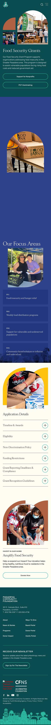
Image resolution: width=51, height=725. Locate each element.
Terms (40, 701)
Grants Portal (31, 636)
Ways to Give (31, 620)
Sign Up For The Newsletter (16, 665)
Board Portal (30, 625)
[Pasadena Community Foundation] (8, 686)
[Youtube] (12, 695)
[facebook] (4, 695)
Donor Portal (30, 631)
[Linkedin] (8, 695)
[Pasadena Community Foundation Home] (11, 6)
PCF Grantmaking (25, 85)
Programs (6, 631)
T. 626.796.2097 (9, 612)
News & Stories (9, 625)
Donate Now (25, 575)
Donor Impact (8, 636)
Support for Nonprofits (25, 76)
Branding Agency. (21, 701)
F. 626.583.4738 (23, 612)
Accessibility (7, 703)
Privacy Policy (32, 701)
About (5, 620)
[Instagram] (17, 695)
